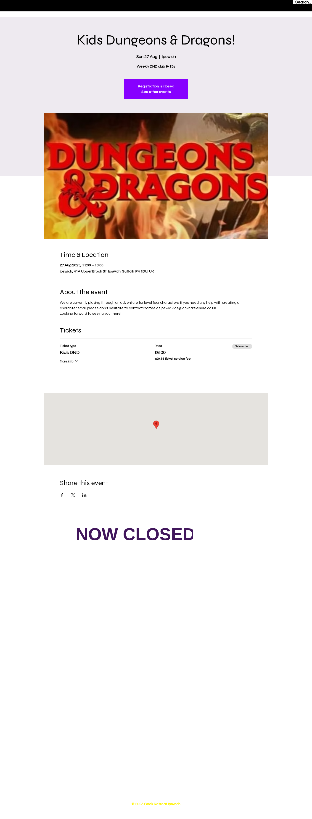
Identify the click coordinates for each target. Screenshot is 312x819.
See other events (156, 92)
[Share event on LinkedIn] (84, 495)
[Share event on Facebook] (62, 495)
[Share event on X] (73, 495)
